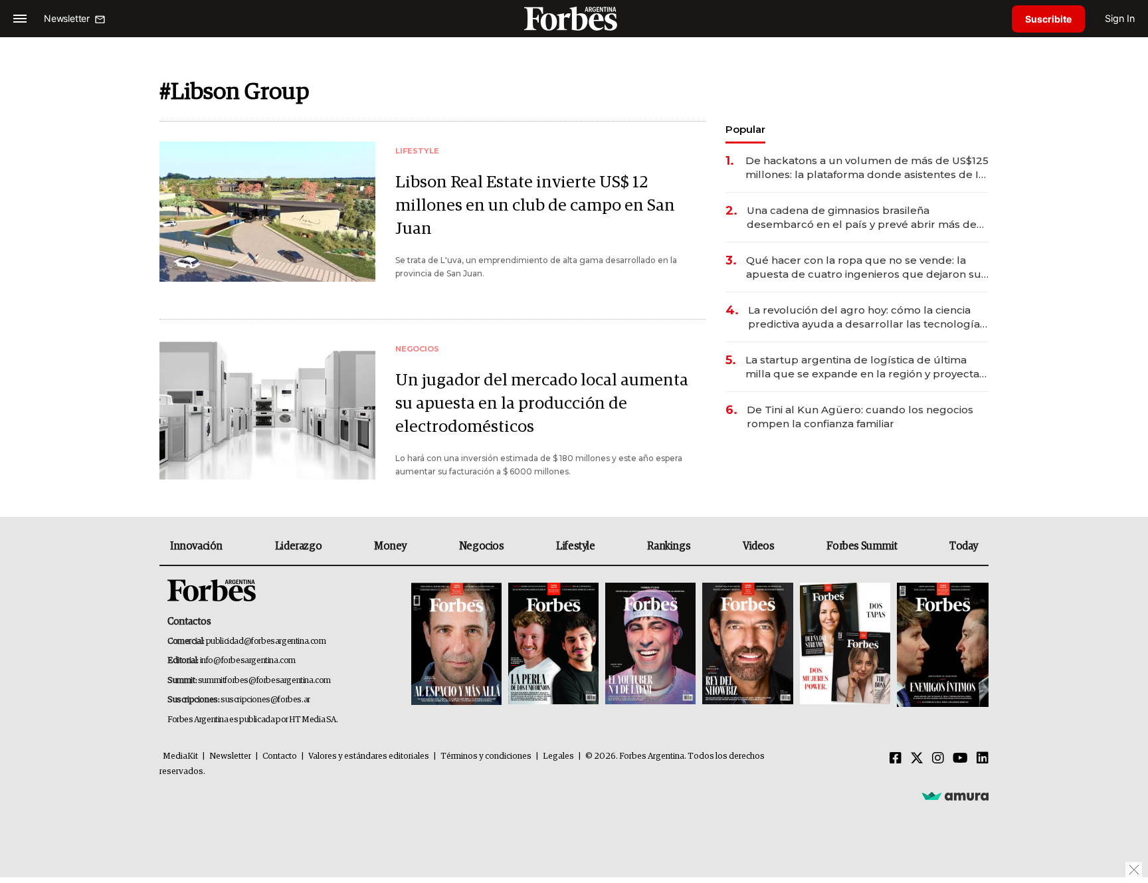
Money (390, 546)
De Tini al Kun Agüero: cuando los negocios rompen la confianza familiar (860, 416)
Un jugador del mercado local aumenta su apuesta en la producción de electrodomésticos (541, 403)
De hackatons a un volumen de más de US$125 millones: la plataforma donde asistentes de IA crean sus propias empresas (867, 167)
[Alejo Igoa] (650, 644)
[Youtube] (960, 759)
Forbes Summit (861, 546)
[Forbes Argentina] (574, 18)
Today (963, 546)
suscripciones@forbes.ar (265, 700)
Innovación (196, 546)
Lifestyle (575, 546)
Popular (745, 129)
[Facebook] (896, 759)
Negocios (481, 546)
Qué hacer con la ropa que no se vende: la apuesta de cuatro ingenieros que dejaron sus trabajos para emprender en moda (866, 267)
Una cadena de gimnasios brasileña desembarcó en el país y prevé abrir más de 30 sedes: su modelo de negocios (862, 217)
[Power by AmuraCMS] (955, 795)
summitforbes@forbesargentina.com (264, 680)
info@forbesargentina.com (248, 660)
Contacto (279, 756)
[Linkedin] (983, 759)
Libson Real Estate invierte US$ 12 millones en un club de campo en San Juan (535, 205)
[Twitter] (916, 759)
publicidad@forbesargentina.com (266, 641)
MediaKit (180, 756)
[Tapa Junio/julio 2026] (456, 644)
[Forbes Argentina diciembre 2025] (747, 644)
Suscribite (1048, 19)
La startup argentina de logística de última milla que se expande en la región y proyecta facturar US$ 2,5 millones (862, 367)
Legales (558, 756)
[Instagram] (938, 759)
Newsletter (230, 756)
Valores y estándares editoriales (368, 756)
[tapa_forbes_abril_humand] (553, 644)
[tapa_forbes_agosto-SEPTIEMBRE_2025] (941, 644)
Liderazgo (298, 546)
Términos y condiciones (485, 756)
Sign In (1120, 18)
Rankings (668, 546)
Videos (759, 546)
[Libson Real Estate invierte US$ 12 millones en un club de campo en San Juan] (267, 212)
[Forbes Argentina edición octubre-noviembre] (845, 644)
